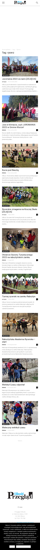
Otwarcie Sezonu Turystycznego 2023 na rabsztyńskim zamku (17, 256)
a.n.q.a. (4, 81)
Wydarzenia (6, 381)
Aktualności (6, 75)
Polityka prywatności (23, 546)
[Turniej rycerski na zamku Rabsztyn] (20, 284)
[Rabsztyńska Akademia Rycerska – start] (20, 325)
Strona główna (6, 49)
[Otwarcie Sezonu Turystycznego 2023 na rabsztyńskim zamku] (20, 240)
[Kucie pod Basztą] (20, 156)
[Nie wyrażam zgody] (37, 536)
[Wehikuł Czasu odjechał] (20, 370)
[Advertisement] (20, 26)
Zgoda (12, 546)
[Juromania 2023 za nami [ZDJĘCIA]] (20, 66)
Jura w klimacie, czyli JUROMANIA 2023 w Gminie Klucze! (18, 126)
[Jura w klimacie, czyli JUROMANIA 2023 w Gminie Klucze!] (20, 108)
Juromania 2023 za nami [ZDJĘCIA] (19, 79)
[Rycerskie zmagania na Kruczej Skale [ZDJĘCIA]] (20, 197)
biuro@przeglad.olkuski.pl (25, 523)
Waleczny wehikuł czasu (13, 427)
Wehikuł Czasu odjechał (13, 384)
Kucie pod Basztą (10, 170)
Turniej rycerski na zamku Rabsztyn (18, 296)
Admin (4, 130)
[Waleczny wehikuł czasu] (20, 413)
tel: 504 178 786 (20, 518)
